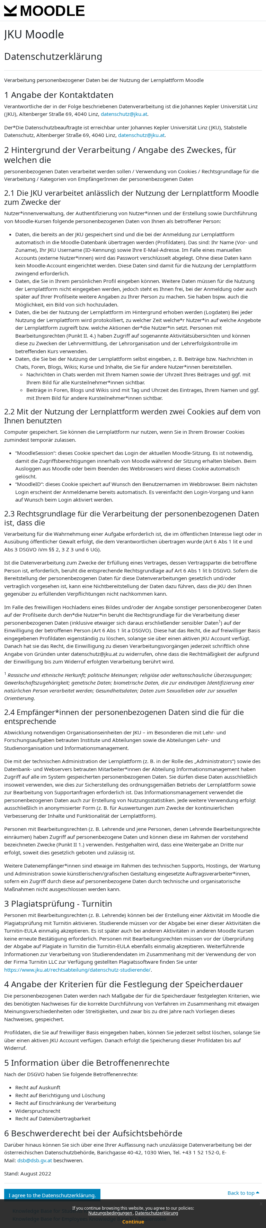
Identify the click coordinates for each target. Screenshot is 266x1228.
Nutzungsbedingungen (110, 1213)
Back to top (242, 1192)
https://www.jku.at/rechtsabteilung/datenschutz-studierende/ (77, 969)
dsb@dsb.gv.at (34, 1160)
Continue (133, 1221)
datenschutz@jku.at (124, 113)
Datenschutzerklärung (156, 1213)
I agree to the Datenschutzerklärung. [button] (52, 1195)
